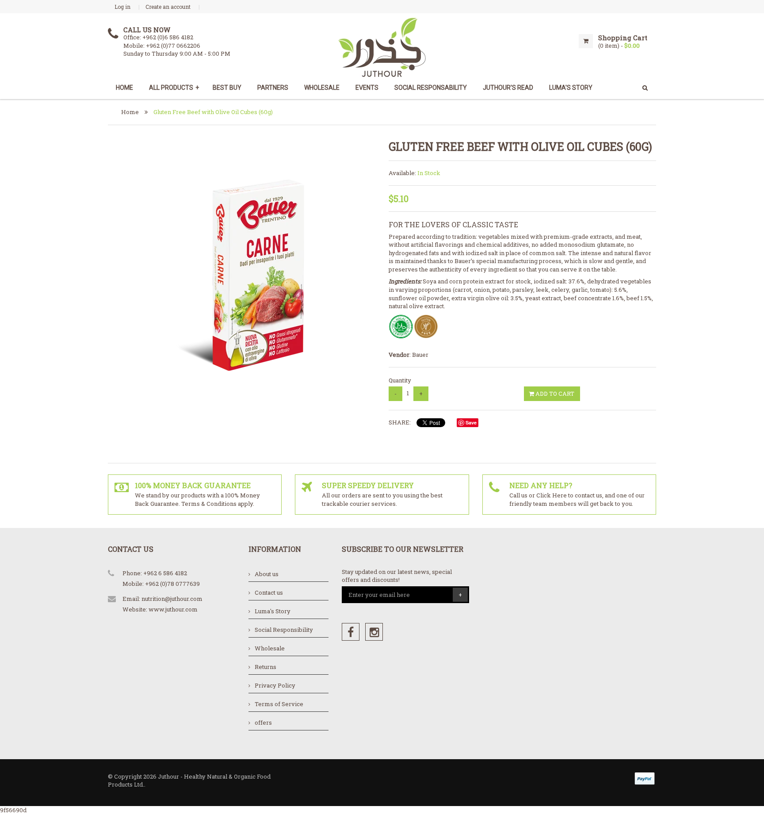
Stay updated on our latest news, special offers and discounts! (397, 576)
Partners (272, 87)
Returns (265, 667)
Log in (122, 6)
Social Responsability (430, 87)
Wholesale (322, 87)
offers (263, 722)
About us (267, 574)
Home (124, 87)
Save (471, 422)
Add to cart (554, 393)
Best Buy (227, 87)
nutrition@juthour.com (171, 599)
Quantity (400, 380)
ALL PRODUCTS (174, 87)
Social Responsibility (284, 630)
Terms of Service (279, 704)
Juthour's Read (508, 87)
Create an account (168, 6)
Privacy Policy (275, 685)
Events (366, 87)
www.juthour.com (173, 609)
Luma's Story (272, 611)
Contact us (269, 592)
